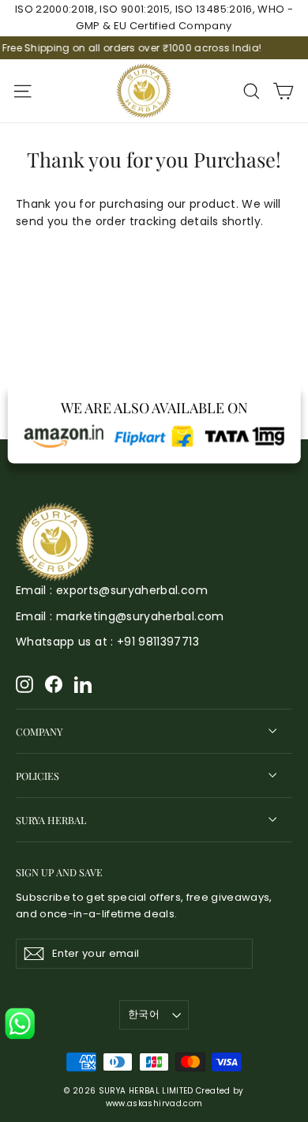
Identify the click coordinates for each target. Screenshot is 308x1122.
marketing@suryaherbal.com (140, 616)
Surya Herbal (51, 819)
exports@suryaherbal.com (132, 590)
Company (39, 731)
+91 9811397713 (158, 641)
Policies (37, 775)
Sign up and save (59, 871)
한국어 (144, 1014)
